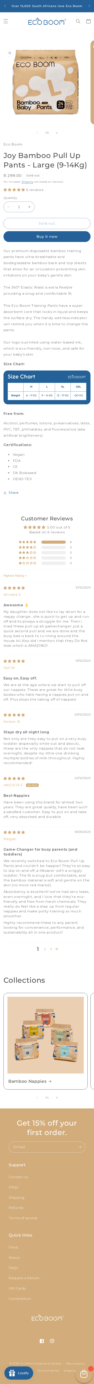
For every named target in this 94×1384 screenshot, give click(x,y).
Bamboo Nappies (27, 1081)
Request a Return (24, 1278)
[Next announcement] (89, 6)
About (14, 1258)
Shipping (27, 181)
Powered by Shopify (48, 1363)
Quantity (10, 198)
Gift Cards (17, 1288)
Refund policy (75, 1363)
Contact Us (18, 1177)
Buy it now (47, 236)
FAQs (13, 1187)
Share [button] (14, 493)
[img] (14, 588)
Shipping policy (74, 1370)
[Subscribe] (80, 1147)
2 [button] (45, 949)
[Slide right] (57, 133)
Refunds (16, 1208)
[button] (6, 21)
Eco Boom (27, 1363)
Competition (20, 1299)
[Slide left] (37, 133)
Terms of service (23, 1218)
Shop (13, 1247)
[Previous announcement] (5, 6)
